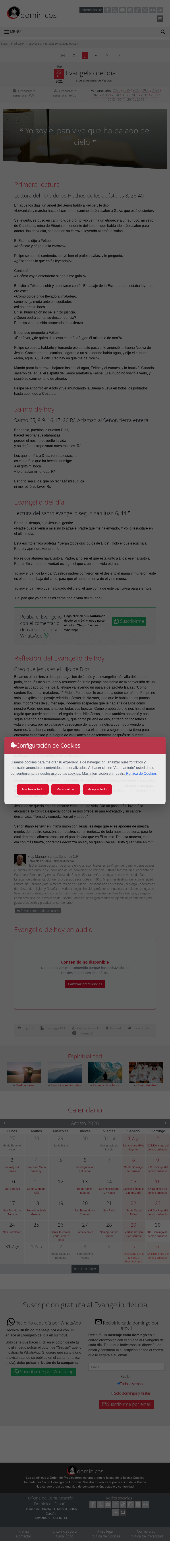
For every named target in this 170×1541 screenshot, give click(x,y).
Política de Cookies (141, 773)
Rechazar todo (32, 789)
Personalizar (66, 789)
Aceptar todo (97, 789)
